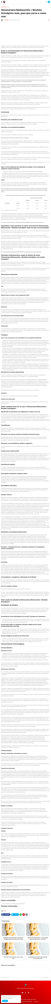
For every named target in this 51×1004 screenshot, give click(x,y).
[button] (1, 2)
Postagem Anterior (5, 977)
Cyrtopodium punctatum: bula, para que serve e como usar (37, 957)
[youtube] (22, 992)
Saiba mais (9, 998)
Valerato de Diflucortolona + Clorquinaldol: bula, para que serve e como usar (37, 938)
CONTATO (36, 1001)
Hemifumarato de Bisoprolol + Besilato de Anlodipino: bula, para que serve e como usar (13, 938)
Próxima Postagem (45, 977)
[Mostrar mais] (29, 914)
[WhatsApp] (20, 914)
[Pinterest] (23, 914)
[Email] (26, 914)
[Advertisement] (25, 33)
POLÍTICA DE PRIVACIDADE (26, 1001)
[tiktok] (25, 992)
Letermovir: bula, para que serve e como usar (13, 957)
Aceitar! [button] (5, 1000)
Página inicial (4, 6)
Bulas (9, 6)
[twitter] (28, 992)
